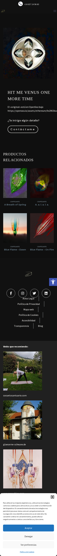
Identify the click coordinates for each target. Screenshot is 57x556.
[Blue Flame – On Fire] (42, 228)
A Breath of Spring (15, 204)
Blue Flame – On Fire (42, 249)
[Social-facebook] (11, 293)
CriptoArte (15, 202)
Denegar (28, 536)
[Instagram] (22, 293)
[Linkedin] (46, 293)
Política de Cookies (27, 552)
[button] (53, 282)
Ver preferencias (28, 544)
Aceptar (28, 528)
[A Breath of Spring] (15, 183)
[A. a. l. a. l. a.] (42, 183)
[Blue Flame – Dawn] (15, 228)
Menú (55, 11)
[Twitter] (34, 293)
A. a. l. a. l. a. (42, 204)
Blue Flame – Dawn (15, 249)
